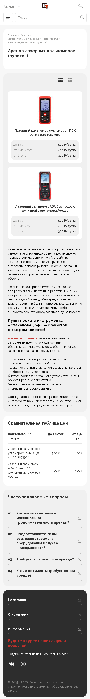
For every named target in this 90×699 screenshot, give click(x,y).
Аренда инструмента (22, 338)
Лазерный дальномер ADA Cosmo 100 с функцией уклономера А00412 (45, 208)
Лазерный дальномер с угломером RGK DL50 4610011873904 (45, 132)
